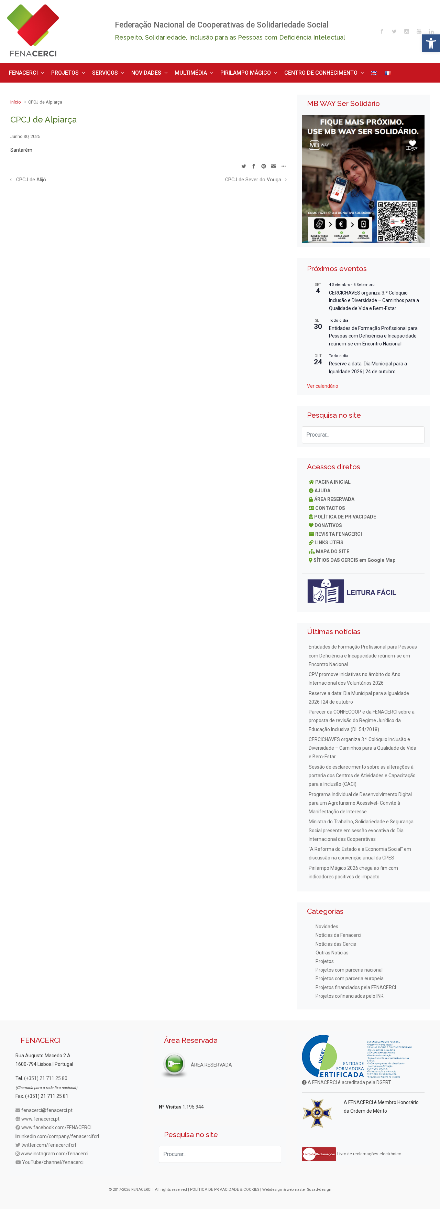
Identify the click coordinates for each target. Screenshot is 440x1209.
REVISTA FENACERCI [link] (338, 531)
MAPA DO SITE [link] (332, 549)
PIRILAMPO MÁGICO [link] (210, 71)
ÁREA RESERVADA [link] (334, 497)
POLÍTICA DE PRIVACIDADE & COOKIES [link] (224, 1187)
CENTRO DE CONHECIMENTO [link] (273, 71)
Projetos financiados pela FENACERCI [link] (356, 984)
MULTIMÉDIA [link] (163, 71)
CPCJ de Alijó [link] (31, 177)
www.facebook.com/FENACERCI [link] (56, 1125)
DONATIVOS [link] (328, 522)
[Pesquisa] (416, 432)
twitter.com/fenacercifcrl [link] (48, 1142)
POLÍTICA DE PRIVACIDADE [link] (345, 514)
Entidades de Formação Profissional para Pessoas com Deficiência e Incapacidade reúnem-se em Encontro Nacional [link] (373, 333)
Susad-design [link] (319, 1187)
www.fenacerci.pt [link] (40, 1116)
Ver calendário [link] (322, 383)
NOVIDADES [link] (125, 71)
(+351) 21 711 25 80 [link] (45, 1076)
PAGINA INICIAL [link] (333, 479)
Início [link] (15, 99)
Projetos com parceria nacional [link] (349, 967)
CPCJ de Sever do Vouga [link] (253, 177)
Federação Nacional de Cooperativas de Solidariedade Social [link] (222, 25)
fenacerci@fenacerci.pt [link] (47, 1108)
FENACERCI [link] (21, 71)
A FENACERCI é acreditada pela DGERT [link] (349, 1080)
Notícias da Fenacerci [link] (338, 932)
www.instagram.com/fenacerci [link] (54, 1151)
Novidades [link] (327, 924)
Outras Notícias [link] (332, 950)
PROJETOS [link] (56, 71)
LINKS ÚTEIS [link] (329, 540)
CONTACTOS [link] (330, 505)
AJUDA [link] (322, 488)
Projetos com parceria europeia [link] (350, 976)
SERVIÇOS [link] (90, 71)
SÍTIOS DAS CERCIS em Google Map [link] (354, 557)
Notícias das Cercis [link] (336, 941)
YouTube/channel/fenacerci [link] (53, 1160)
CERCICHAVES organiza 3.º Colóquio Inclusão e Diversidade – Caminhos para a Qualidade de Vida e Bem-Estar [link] (374, 297)
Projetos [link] (325, 959)
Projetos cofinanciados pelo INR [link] (350, 993)
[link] (431, 43)
